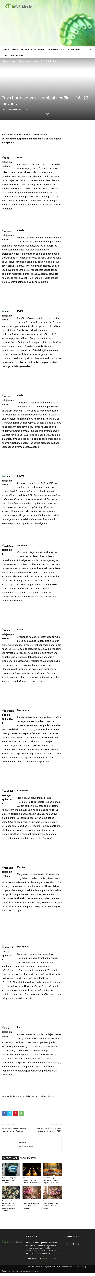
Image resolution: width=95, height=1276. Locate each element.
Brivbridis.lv (15, 109)
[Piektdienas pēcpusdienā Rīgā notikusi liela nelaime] (32, 1169)
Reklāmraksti (20, 55)
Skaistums (70, 49)
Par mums (30, 1267)
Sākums (4, 61)
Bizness (78, 49)
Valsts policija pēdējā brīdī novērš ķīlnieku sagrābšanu (9, 1180)
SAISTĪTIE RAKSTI (10, 1158)
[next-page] (7, 1215)
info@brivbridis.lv (49, 1258)
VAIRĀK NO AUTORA (28, 1158)
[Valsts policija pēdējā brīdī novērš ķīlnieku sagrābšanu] (11, 1169)
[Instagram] (73, 1244)
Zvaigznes (41, 49)
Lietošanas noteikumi (64, 1267)
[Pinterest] (15, 1113)
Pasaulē (5, 55)
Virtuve (62, 49)
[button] (90, 49)
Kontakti (39, 1267)
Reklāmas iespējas (80, 1267)
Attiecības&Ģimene (52, 49)
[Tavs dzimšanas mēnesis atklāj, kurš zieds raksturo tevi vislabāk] (52, 1192)
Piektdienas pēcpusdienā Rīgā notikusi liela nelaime (30, 1180)
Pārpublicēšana (49, 1267)
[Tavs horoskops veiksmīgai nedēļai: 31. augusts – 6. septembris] (52, 1169)
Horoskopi (24, 49)
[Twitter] (9, 1113)
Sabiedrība (6, 49)
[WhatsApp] (21, 1113)
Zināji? (12, 55)
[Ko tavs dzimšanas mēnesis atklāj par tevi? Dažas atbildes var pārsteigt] (32, 1192)
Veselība (33, 49)
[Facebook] (4, 1113)
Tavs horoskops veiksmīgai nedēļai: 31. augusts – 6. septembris (52, 1180)
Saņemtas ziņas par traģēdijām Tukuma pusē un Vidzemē (14, 1129)
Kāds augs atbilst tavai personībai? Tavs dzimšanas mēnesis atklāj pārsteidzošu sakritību (10, 1206)
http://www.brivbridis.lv (26, 1146)
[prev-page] (3, 1215)
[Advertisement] (47, 28)
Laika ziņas (15, 49)
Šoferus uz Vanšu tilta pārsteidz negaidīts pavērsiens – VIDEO (48, 1129)
